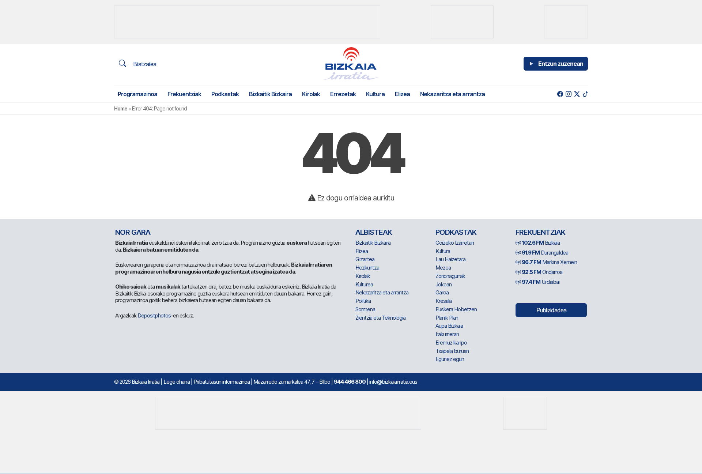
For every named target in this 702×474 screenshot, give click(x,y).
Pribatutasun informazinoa (221, 381)
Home (120, 108)
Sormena (365, 309)
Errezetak (343, 94)
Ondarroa (542, 271)
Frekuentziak (184, 94)
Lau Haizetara (450, 259)
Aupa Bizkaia (449, 325)
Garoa (442, 292)
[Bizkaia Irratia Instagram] (568, 94)
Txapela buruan (452, 350)
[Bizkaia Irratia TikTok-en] (585, 94)
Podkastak (225, 94)
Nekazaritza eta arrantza (452, 94)
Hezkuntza (367, 267)
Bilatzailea (144, 64)
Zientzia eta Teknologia (380, 317)
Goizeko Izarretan (454, 242)
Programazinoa (137, 94)
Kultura (375, 94)
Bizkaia (541, 242)
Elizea (402, 94)
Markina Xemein (549, 262)
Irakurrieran (447, 334)
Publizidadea (551, 310)
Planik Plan (446, 317)
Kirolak (311, 94)
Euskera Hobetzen (456, 309)
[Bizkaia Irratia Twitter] (577, 94)
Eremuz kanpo (451, 342)
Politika (363, 300)
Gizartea (364, 259)
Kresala (443, 300)
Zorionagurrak (450, 275)
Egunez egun (449, 359)
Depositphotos (154, 315)
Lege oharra (176, 381)
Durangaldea (545, 252)
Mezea (443, 267)
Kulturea (364, 284)
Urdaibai (540, 281)
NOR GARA (132, 232)
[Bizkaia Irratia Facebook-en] (560, 94)
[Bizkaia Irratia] (351, 63)
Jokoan (443, 284)
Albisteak (373, 232)
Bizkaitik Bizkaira (270, 94)
